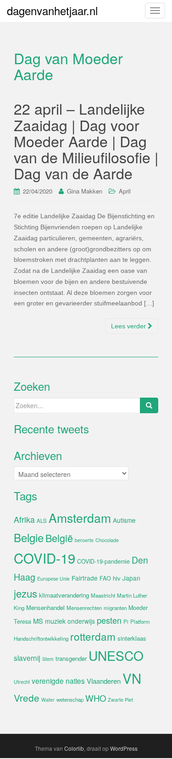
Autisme (124, 520)
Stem (48, 658)
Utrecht (22, 681)
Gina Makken (84, 191)
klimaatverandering (64, 595)
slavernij (27, 658)
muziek (55, 621)
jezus (25, 593)
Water (48, 699)
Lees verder (129, 326)
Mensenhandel (45, 607)
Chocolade (107, 540)
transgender (71, 658)
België (59, 538)
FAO (105, 578)
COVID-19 (44, 557)
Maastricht (103, 595)
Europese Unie (53, 578)
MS (38, 621)
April (125, 191)
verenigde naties (58, 681)
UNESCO (116, 655)
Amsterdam (80, 517)
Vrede (26, 697)
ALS (42, 520)
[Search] (149, 405)
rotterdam (93, 636)
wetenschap (69, 699)
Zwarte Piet (120, 699)
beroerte (84, 540)
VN (131, 677)
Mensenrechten (84, 607)
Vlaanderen (104, 681)
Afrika (24, 519)
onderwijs (81, 621)
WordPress (124, 748)
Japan (131, 577)
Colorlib (74, 748)
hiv (117, 578)
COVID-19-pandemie (103, 561)
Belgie (29, 537)
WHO (95, 698)
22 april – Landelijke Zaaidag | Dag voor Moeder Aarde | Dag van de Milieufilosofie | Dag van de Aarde (86, 140)
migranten (115, 607)
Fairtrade (85, 577)
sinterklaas (131, 638)
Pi (125, 621)
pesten (109, 620)
